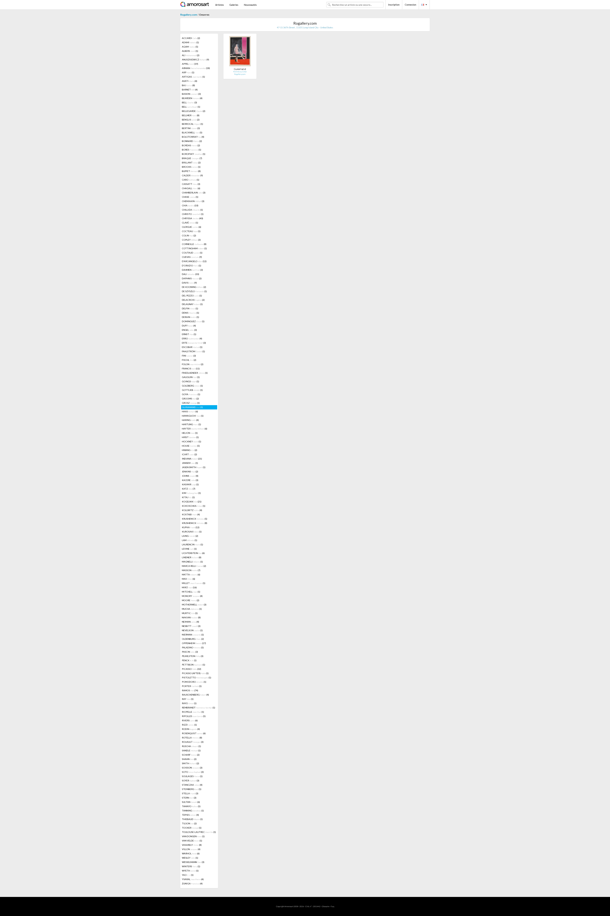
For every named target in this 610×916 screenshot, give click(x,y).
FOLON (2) (192, 364)
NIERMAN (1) (193, 634)
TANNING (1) (193, 810)
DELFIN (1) (190, 308)
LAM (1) (189, 540)
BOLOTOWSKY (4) (193, 136)
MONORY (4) (192, 596)
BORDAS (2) (191, 145)
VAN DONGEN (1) (193, 836)
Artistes (219, 4)
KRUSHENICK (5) (194, 518)
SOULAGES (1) (192, 776)
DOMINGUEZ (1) (193, 321)
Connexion (410, 4)
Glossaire (325, 906)
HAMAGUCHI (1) (192, 415)
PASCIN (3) (190, 651)
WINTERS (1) (191, 866)
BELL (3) (189, 102)
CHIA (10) (190, 205)
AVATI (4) (189, 81)
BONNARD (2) (192, 141)
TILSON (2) (189, 823)
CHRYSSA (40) (192, 218)
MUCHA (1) (192, 608)
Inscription (394, 4)
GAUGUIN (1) (191, 377)
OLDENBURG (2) (193, 639)
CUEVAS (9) (192, 257)
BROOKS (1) (191, 166)
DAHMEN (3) (192, 269)
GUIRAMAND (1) (192, 407)
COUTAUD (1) (192, 252)
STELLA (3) (190, 793)
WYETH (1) (190, 870)
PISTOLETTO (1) (196, 677)
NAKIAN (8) (191, 617)
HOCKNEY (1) (191, 441)
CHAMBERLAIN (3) (193, 192)
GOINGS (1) (190, 381)
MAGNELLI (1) (192, 561)
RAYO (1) (189, 703)
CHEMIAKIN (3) (193, 201)
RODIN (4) (191, 729)
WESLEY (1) (190, 857)
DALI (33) (190, 274)
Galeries (233, 4)
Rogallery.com (188, 14)
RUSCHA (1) (191, 746)
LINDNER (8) (191, 557)
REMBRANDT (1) (198, 707)
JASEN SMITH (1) (193, 467)
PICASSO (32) (191, 669)
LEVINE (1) (189, 548)
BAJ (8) (188, 85)
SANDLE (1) (191, 750)
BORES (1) (191, 149)
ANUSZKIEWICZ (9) (195, 59)
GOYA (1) (191, 394)
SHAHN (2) (189, 759)
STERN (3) (189, 797)
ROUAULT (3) (192, 742)
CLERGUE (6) (191, 227)
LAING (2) (190, 536)
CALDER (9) (192, 175)
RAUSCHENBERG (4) (195, 694)
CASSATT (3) (191, 184)
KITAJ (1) (188, 497)
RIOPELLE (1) (193, 711)
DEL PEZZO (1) (192, 295)
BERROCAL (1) (192, 124)
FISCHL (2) (189, 360)
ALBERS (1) (190, 51)
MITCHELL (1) (191, 591)
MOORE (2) (190, 600)
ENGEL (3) (189, 330)
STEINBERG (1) (191, 789)
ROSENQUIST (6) (194, 733)
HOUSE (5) (191, 445)
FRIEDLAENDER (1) (195, 372)
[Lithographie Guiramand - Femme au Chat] (240, 52)
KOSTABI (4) (191, 514)
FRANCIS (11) (191, 368)
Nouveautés (250, 4)
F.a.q (332, 906)
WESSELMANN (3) (193, 862)
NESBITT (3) (191, 626)
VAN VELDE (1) (192, 840)
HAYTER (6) (194, 428)
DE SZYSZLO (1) (194, 291)
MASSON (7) (191, 570)
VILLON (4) (191, 849)
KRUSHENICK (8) (194, 523)
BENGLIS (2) (191, 119)
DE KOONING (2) (194, 287)
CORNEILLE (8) (194, 244)
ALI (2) (190, 55)
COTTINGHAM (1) (194, 248)
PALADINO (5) (193, 647)
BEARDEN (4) (192, 98)
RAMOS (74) (190, 690)
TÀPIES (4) (190, 814)
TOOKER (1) (191, 827)
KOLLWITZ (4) (192, 510)
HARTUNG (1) (191, 424)
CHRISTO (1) (192, 214)
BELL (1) (191, 106)
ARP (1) (188, 72)
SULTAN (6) (191, 802)
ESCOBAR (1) (192, 347)
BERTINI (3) (191, 128)
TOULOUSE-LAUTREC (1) (199, 832)
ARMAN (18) (196, 68)
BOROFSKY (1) (193, 154)
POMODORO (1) (194, 681)
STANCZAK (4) (192, 784)
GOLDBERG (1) (192, 385)
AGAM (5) (190, 46)
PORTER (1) (192, 686)
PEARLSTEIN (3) (192, 656)
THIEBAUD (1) (192, 819)
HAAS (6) (190, 411)
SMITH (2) (190, 763)
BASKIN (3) (191, 94)
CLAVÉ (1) (190, 222)
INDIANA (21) (192, 458)
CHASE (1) (190, 197)
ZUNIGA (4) (192, 883)
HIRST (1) (190, 437)
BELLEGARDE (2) (193, 111)
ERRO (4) (192, 338)
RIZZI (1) (189, 724)
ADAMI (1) (190, 42)
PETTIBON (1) (193, 664)
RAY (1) (187, 699)
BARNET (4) (190, 89)
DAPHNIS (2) (192, 278)
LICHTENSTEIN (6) (193, 553)
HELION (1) (190, 433)
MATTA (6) (191, 574)
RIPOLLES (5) (194, 716)
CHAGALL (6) (191, 188)
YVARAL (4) (193, 879)
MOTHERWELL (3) (194, 604)
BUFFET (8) (191, 171)
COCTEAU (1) (191, 231)
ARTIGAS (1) (193, 76)
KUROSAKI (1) (192, 531)
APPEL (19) (190, 63)
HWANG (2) (189, 450)
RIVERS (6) (190, 720)
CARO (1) (190, 179)
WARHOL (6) (191, 853)
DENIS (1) (190, 312)
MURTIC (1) (190, 613)
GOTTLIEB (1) (192, 390)
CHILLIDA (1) (192, 209)
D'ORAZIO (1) (191, 265)
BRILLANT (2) (191, 162)
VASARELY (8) (192, 845)
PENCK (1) (189, 660)
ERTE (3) (194, 342)
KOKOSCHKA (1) (193, 505)
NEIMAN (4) (190, 621)
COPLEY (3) (191, 239)
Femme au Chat (240, 71)
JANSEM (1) (190, 463)
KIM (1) (191, 493)
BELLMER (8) (190, 115)
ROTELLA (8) (192, 737)
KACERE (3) (190, 480)
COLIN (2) (189, 235)
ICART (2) (189, 454)
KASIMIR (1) (190, 484)
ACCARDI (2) (191, 38)
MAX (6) (188, 578)
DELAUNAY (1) (192, 304)
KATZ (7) (188, 488)
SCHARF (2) (191, 754)
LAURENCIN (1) (192, 544)
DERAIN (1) (190, 317)
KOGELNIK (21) (191, 501)
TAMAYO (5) (191, 806)
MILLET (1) (193, 583)
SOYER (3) (190, 780)
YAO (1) (187, 875)
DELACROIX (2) (193, 299)
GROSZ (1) (191, 402)
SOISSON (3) (192, 767)
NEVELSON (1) (192, 630)
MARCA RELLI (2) (194, 566)
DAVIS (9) (189, 282)
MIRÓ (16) (189, 587)
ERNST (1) (189, 334)
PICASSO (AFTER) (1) (195, 673)
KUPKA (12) (190, 527)
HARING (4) (190, 420)
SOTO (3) (193, 772)
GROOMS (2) (190, 398)
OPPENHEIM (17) (194, 643)
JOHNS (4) (190, 475)
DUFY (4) (189, 325)
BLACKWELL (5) (192, 132)
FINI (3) (189, 355)
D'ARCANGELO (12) (194, 261)
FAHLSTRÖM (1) (193, 351)
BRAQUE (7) (192, 158)
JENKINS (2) (190, 471)
